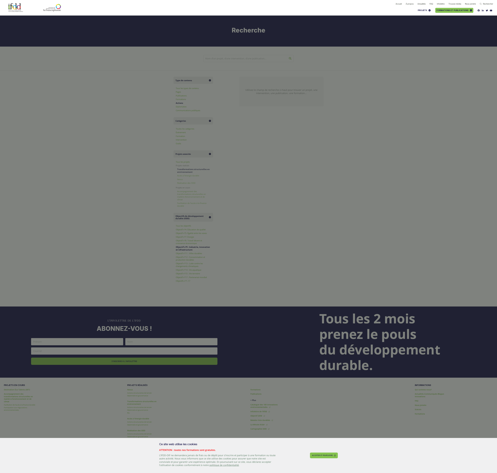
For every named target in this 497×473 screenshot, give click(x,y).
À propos (410, 4)
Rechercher (488, 4)
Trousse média (454, 4)
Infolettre (441, 4)
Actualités (422, 4)
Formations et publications (452, 10)
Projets (422, 10)
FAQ (431, 4)
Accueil (399, 4)
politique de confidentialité (224, 465)
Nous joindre (470, 4)
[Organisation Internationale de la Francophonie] (52, 8)
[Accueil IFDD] (15, 8)
